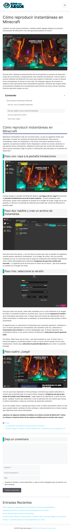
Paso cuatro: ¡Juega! (14, 119)
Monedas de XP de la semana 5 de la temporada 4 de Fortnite (26, 510)
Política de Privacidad (40, 528)
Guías (7, 423)
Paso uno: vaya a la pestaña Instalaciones (20, 104)
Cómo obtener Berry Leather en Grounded (18, 513)
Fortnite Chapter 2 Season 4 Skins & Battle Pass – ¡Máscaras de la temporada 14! (35, 428)
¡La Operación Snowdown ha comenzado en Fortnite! (24, 426)
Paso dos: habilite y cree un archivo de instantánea (23, 111)
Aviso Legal (52, 528)
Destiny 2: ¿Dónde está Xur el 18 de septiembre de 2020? (24, 520)
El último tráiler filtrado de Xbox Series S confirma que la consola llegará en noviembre (34, 516)
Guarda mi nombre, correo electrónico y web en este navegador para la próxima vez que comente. (35, 483)
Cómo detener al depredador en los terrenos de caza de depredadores (29, 507)
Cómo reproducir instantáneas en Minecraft (19, 100)
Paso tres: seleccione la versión (17, 115)
